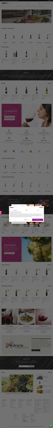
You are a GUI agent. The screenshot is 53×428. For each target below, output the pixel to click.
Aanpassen (26, 219)
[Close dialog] (40, 205)
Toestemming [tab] (15, 210)
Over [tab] (38, 210)
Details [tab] (26, 210)
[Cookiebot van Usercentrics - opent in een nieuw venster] (39, 207)
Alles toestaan (38, 219)
